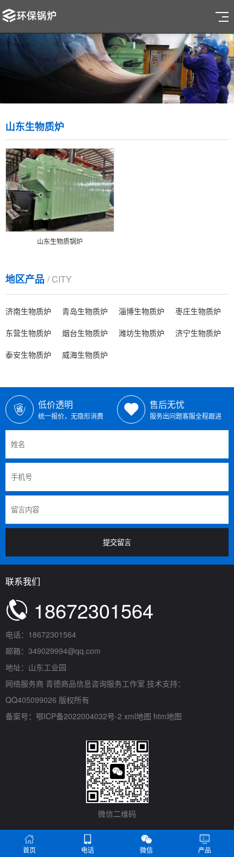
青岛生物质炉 (85, 310)
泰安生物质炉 (28, 354)
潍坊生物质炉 (141, 332)
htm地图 (167, 716)
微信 (146, 849)
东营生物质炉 (28, 332)
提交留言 (117, 542)
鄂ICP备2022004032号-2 (79, 716)
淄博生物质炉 (141, 310)
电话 (87, 849)
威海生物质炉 (85, 354)
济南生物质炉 (28, 310)
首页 (29, 849)
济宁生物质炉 (198, 332)
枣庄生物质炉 (198, 310)
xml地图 (137, 716)
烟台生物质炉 (85, 332)
